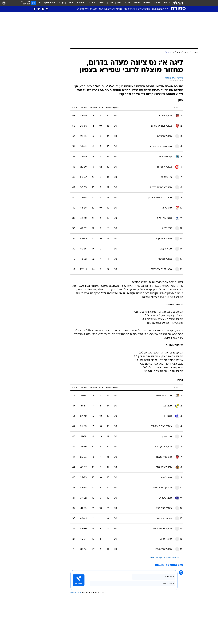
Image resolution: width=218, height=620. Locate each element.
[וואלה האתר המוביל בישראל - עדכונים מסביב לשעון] (177, 2)
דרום (180, 380)
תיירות (92, 3)
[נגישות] (4, 3)
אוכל (111, 3)
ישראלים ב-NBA (106, 9)
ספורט (157, 3)
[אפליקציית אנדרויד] (47, 9)
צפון (180, 100)
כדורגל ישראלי (143, 9)
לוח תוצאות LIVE (160, 9)
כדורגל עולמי (130, 9)
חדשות (166, 3)
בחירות (146, 3)
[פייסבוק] (34, 9)
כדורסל (119, 9)
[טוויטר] (38, 9)
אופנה (70, 3)
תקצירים (93, 9)
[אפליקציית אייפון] (43, 9)
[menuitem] (165, 3)
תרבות (136, 3)
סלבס (127, 3)
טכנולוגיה (80, 3)
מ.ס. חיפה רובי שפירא (173, 558)
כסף (119, 3)
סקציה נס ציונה (156, 558)
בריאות (102, 3)
